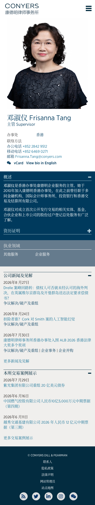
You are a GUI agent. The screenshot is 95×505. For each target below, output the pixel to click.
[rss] (24, 496)
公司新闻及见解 (18, 275)
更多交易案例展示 (18, 438)
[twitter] (36, 496)
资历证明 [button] (11, 231)
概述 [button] (7, 177)
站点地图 (47, 488)
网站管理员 (47, 481)
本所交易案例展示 (20, 373)
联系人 (47, 461)
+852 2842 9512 (35, 146)
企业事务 (48, 350)
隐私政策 (47, 468)
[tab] (47, 178)
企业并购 (66, 350)
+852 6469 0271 (35, 151)
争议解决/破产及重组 (20, 303)
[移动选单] (89, 8)
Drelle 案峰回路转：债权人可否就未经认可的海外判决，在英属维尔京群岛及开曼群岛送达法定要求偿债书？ (45, 293)
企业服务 (42, 254)
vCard (18, 163)
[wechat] (9, 163)
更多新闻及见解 (16, 361)
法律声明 (47, 474)
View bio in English (41, 163)
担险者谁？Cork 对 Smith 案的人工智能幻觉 (39, 319)
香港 (40, 135)
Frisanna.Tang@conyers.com (38, 156)
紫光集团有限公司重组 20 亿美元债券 (34, 385)
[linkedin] (49, 496)
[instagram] (61, 496)
